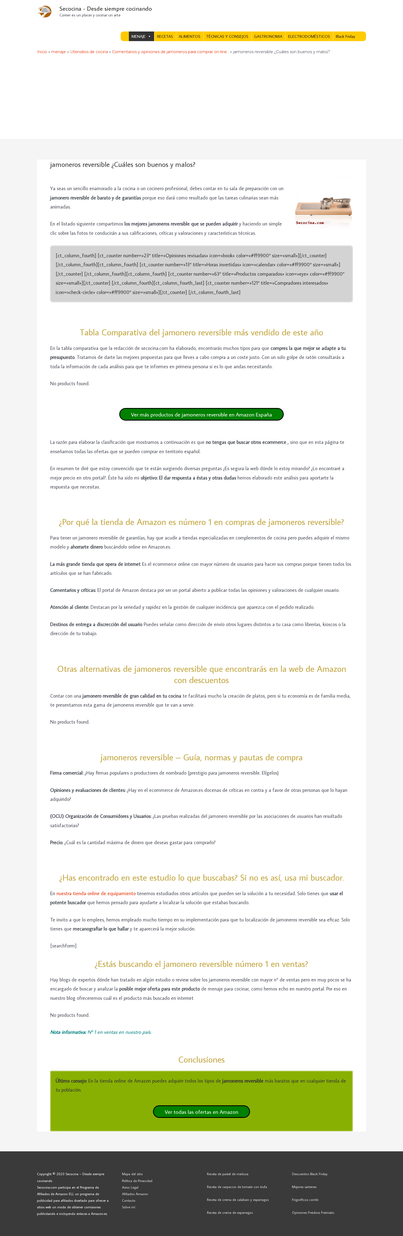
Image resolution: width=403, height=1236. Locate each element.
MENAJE (139, 36)
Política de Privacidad (137, 1180)
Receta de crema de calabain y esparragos (238, 1199)
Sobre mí (128, 1207)
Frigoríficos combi (305, 1199)
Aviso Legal (130, 1187)
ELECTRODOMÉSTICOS (309, 36)
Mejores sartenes (304, 1186)
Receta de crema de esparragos (230, 1212)
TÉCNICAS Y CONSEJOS (227, 36)
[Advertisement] (201, 98)
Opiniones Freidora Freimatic (313, 1212)
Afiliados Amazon (135, 1194)
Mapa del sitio (132, 1174)
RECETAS (165, 36)
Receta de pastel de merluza (227, 1174)
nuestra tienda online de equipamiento (96, 893)
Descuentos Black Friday (310, 1174)
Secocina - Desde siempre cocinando (105, 8)
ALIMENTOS (189, 36)
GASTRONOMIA (268, 36)
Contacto (128, 1200)
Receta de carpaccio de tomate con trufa (237, 1186)
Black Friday (345, 36)
